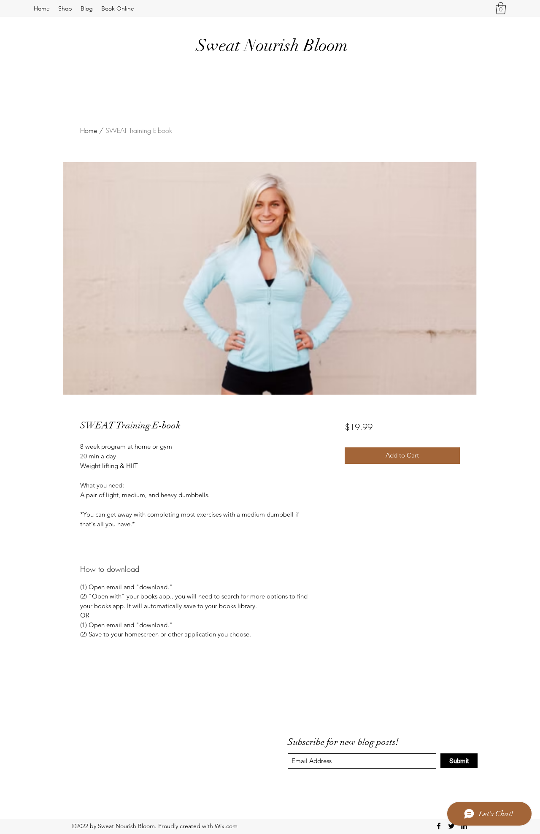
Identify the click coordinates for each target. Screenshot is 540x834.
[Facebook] (439, 826)
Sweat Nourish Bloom (272, 45)
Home (88, 130)
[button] (501, 8)
